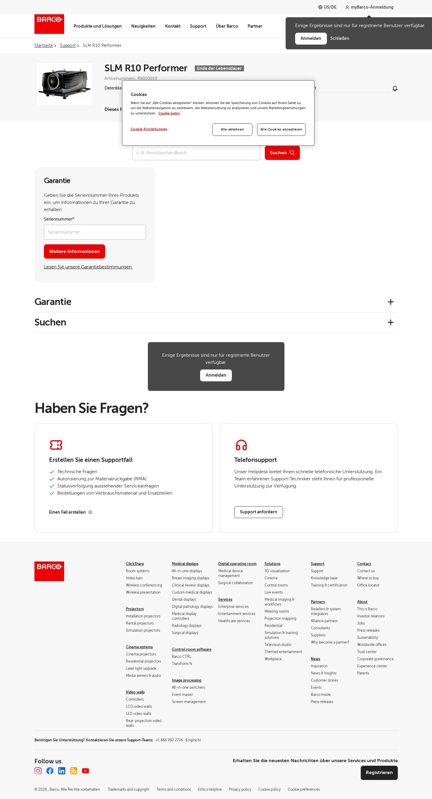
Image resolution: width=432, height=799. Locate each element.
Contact (364, 564)
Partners (318, 602)
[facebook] (49, 770)
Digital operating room (237, 564)
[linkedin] (61, 770)
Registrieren (379, 772)
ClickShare (135, 564)
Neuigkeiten (143, 26)
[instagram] (38, 770)
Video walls (135, 692)
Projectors (135, 609)
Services (225, 599)
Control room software (191, 649)
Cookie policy (169, 113)
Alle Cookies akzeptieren (281, 129)
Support (198, 26)
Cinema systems (139, 647)
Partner (255, 26)
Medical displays (185, 564)
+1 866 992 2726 (178, 740)
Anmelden (216, 375)
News (315, 659)
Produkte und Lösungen (98, 26)
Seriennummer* (59, 219)
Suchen (278, 152)
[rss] (73, 770)
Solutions (272, 564)
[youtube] (85, 770)
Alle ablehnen (232, 129)
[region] (218, 113)
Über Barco (227, 26)
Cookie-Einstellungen (149, 129)
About (362, 602)
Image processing (186, 680)
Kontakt (173, 26)
